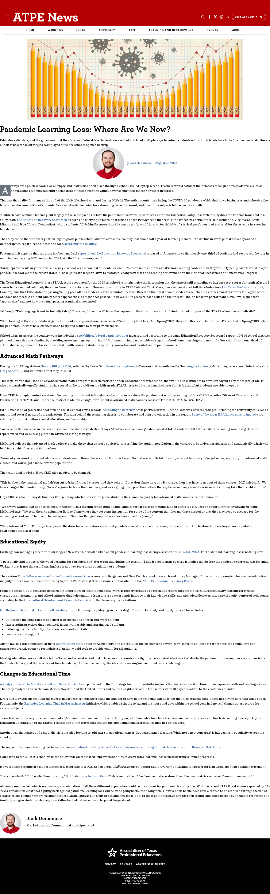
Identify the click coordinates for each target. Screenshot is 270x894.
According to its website (120, 410)
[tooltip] (209, 17)
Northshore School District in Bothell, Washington (36, 610)
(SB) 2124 (56, 366)
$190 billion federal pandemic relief (102, 335)
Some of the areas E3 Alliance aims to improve (225, 414)
